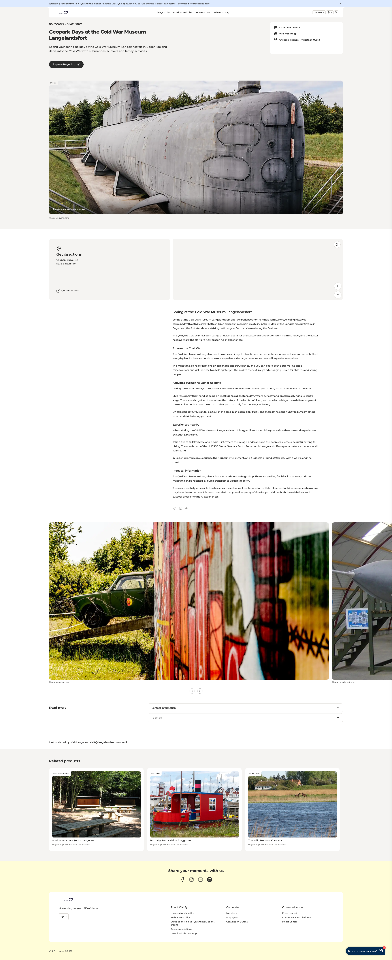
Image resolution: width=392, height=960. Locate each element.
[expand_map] (337, 244)
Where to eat (203, 12)
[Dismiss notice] (340, 3)
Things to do (163, 12)
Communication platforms (296, 917)
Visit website (286, 33)
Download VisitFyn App (184, 933)
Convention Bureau (237, 921)
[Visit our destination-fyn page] (209, 879)
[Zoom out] (337, 294)
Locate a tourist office (182, 913)
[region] (258, 269)
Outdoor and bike (182, 12)
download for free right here (194, 3)
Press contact (289, 913)
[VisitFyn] (68, 899)
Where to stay (221, 12)
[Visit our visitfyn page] (191, 879)
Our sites (318, 12)
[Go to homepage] (63, 12)
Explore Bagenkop (64, 64)
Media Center (289, 921)
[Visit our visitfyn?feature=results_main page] (200, 879)
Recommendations (181, 929)
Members (231, 913)
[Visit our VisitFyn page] (182, 879)
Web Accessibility (180, 917)
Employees (232, 917)
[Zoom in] (337, 286)
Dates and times (288, 27)
